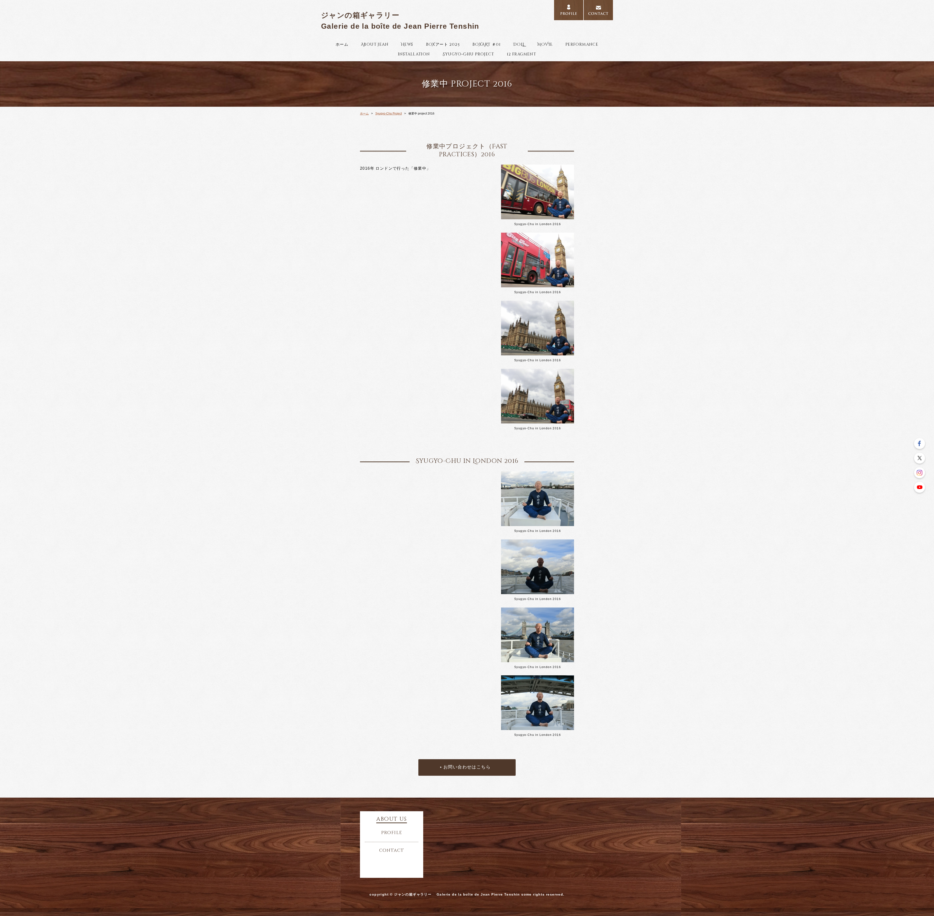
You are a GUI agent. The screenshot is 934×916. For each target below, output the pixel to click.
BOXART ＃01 (486, 44)
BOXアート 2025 (443, 44)
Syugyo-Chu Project (468, 54)
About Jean (374, 44)
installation (414, 54)
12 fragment (521, 54)
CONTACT (598, 10)
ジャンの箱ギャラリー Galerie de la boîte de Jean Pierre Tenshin (400, 20)
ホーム (342, 44)
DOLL (519, 44)
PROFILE (568, 10)
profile (391, 833)
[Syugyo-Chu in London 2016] (537, 217)
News (407, 44)
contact (391, 851)
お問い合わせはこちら (467, 767)
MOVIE (545, 44)
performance (582, 44)
